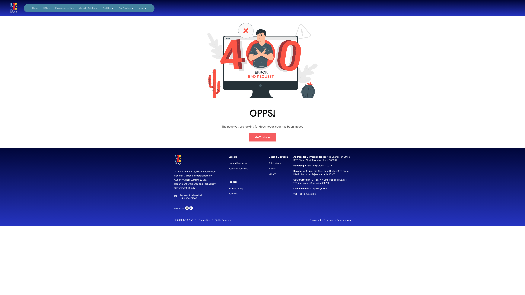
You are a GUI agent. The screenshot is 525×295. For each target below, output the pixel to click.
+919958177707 (188, 198)
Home (35, 8)
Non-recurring (235, 188)
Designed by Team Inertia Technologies (330, 220)
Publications (275, 163)
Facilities (107, 8)
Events (272, 168)
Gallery (272, 173)
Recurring (233, 193)
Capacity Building (87, 8)
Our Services (125, 8)
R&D (45, 8)
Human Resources (237, 163)
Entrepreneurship (63, 8)
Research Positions (238, 168)
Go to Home (262, 137)
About (141, 8)
